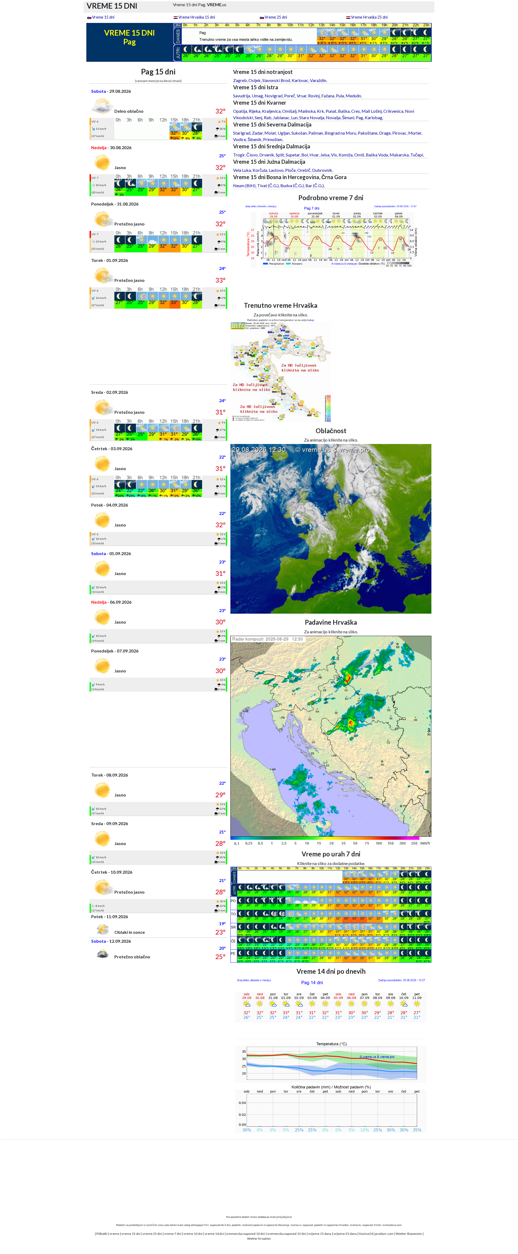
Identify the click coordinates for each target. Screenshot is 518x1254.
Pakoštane (367, 132)
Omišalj (289, 111)
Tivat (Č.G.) (268, 185)
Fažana (327, 95)
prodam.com (384, 1234)
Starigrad (241, 132)
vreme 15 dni (131, 1234)
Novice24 (366, 1234)
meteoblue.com (392, 1224)
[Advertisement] (158, 346)
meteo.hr (355, 1224)
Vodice (239, 139)
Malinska (306, 111)
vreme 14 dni (214, 1234)
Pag (359, 117)
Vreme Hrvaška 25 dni (369, 17)
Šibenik (254, 139)
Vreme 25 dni (276, 17)
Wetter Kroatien (259, 1238)
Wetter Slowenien (409, 1234)
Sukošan (299, 132)
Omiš (359, 154)
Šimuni (348, 117)
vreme (114, 1234)
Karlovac (300, 80)
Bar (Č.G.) (314, 185)
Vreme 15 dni (103, 17)
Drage (385, 132)
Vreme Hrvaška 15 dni (196, 17)
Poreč (289, 95)
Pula (340, 95)
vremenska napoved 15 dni (286, 1234)
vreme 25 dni (152, 1234)
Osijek (254, 80)
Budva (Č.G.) (292, 185)
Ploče (290, 170)
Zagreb (240, 80)
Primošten (272, 139)
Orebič (304, 170)
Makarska (399, 154)
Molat (270, 132)
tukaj (310, 320)
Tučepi (416, 154)
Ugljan (284, 132)
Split (280, 154)
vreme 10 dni (193, 1234)
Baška (344, 111)
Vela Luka (242, 170)
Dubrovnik (322, 170)
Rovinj (314, 95)
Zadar (257, 132)
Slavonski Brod (276, 80)
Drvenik (266, 154)
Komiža (346, 154)
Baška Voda (377, 154)
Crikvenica (393, 111)
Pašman (315, 132)
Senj (258, 117)
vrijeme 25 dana (345, 1234)
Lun (294, 117)
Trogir (239, 154)
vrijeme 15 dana (319, 1234)
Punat (331, 111)
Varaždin (318, 80)
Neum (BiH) (244, 185)
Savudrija (241, 95)
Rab (267, 117)
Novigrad (273, 95)
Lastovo (276, 170)
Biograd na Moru (340, 132)
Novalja (333, 117)
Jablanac (281, 117)
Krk (320, 111)
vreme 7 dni (172, 1234)
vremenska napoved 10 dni (245, 1234)
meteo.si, (296, 1224)
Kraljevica (271, 111)
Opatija (240, 111)
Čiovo (252, 154)
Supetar (293, 154)
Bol (304, 154)
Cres (355, 111)
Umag (257, 95)
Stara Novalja (311, 117)
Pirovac (399, 132)
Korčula (260, 170)
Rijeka (254, 111)
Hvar (314, 154)
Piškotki (101, 1234)
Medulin (353, 95)
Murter (414, 132)
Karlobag (373, 117)
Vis (334, 154)
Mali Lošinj (372, 111)
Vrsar (301, 95)
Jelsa (324, 154)
